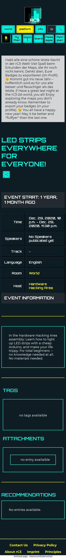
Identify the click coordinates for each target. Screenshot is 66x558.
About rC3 (13, 552)
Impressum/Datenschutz (40, 556)
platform (25, 29)
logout (28, 39)
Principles (53, 552)
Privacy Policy (45, 545)
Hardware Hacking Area (41, 286)
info (40, 29)
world (8, 29)
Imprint (33, 552)
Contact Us (19, 545)
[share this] (6, 174)
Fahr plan (60, 39)
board (38, 38)
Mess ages (49, 39)
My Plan (17, 39)
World (34, 273)
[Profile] (6, 39)
